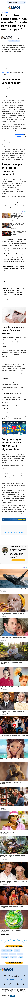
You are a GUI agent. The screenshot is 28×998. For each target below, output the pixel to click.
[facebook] (9, 941)
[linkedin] (24, 941)
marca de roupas (19, 134)
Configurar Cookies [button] (5, 995)
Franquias (17, 950)
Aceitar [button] (12, 995)
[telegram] (19, 941)
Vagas (20, 957)
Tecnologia (13, 957)
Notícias (20, 954)
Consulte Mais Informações (14, 962)
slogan (19, 136)
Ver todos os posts (18, 560)
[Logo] (14, 7)
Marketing (4, 954)
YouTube (19, 513)
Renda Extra (5, 957)
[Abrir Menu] (4, 2)
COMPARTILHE (14, 40)
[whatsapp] (3, 941)
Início (2, 12)
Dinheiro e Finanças (7, 950)
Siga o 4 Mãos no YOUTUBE (13, 946)
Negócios (6, 12)
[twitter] (14, 941)
